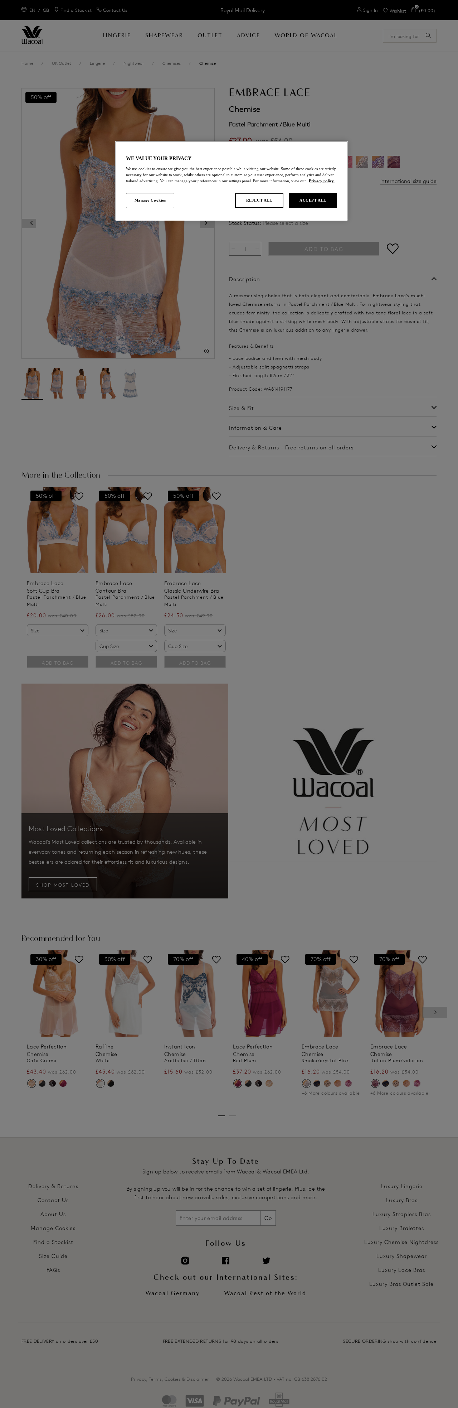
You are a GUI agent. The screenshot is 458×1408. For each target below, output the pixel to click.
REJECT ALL (259, 200)
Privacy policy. (322, 181)
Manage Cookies (150, 200)
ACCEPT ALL (312, 200)
